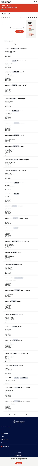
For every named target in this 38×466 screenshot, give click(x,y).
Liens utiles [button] (3, 442)
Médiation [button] (3, 430)
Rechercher (19, 31)
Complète (30, 25)
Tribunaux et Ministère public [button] (6, 426)
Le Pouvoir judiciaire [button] (4, 433)
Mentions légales (19, 455)
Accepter (19, 463)
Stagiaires (30, 30)
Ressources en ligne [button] (4, 439)
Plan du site (19, 454)
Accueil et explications (17, 28)
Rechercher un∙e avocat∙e (6, 20)
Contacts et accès (6, 446)
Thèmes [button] (2, 436)
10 (26, 43)
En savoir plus (3, 9)
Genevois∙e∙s (31, 26)
